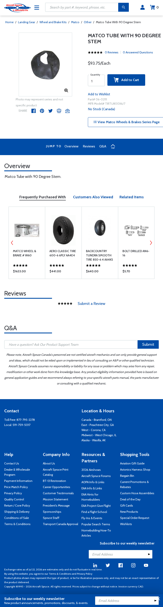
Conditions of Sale (16, 518)
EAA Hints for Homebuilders (91, 497)
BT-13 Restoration (54, 481)
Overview (72, 146)
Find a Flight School (94, 512)
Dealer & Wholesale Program (17, 472)
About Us (49, 463)
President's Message (56, 505)
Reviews (89, 146)
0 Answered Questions (138, 52)
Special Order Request (134, 518)
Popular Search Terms (96, 524)
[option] (45, 65)
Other (87, 22)
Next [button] (151, 243)
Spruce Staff (51, 518)
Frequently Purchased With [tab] (42, 197)
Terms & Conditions (17, 524)
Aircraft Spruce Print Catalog (55, 472)
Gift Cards (126, 505)
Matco (75, 22)
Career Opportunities (56, 487)
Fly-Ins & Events (92, 518)
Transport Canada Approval (60, 524)
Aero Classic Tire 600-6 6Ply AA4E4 (62, 253)
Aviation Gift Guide (132, 463)
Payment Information (18, 481)
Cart (157, 7)
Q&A (102, 146)
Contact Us (11, 463)
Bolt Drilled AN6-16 (135, 253)
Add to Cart (129, 80)
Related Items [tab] (131, 197)
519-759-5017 (21, 425)
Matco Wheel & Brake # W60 (24, 253)
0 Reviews (111, 52)
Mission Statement (55, 499)
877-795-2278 (26, 420)
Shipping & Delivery (17, 512)
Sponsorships (52, 512)
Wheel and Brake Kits (53, 22)
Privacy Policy (13, 493)
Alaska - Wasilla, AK (94, 440)
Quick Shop (27, 272)
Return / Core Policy (17, 505)
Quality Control (14, 499)
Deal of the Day (130, 499)
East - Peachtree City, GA (98, 425)
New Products (129, 512)
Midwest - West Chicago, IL (99, 435)
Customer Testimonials (58, 493)
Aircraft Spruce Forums (96, 476)
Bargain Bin (127, 476)
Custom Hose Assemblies (137, 493)
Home (9, 22)
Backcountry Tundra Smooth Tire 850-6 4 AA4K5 (99, 255)
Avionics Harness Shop (135, 469)
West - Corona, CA (93, 430)
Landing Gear (26, 22)
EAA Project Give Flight (96, 506)
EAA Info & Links (92, 488)
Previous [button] (12, 243)
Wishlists (126, 524)
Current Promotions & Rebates (134, 484)
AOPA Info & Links (93, 482)
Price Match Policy (16, 487)
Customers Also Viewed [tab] (93, 197)
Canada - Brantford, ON (97, 420)
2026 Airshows (91, 470)
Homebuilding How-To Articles (96, 532)
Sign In (142, 7)
